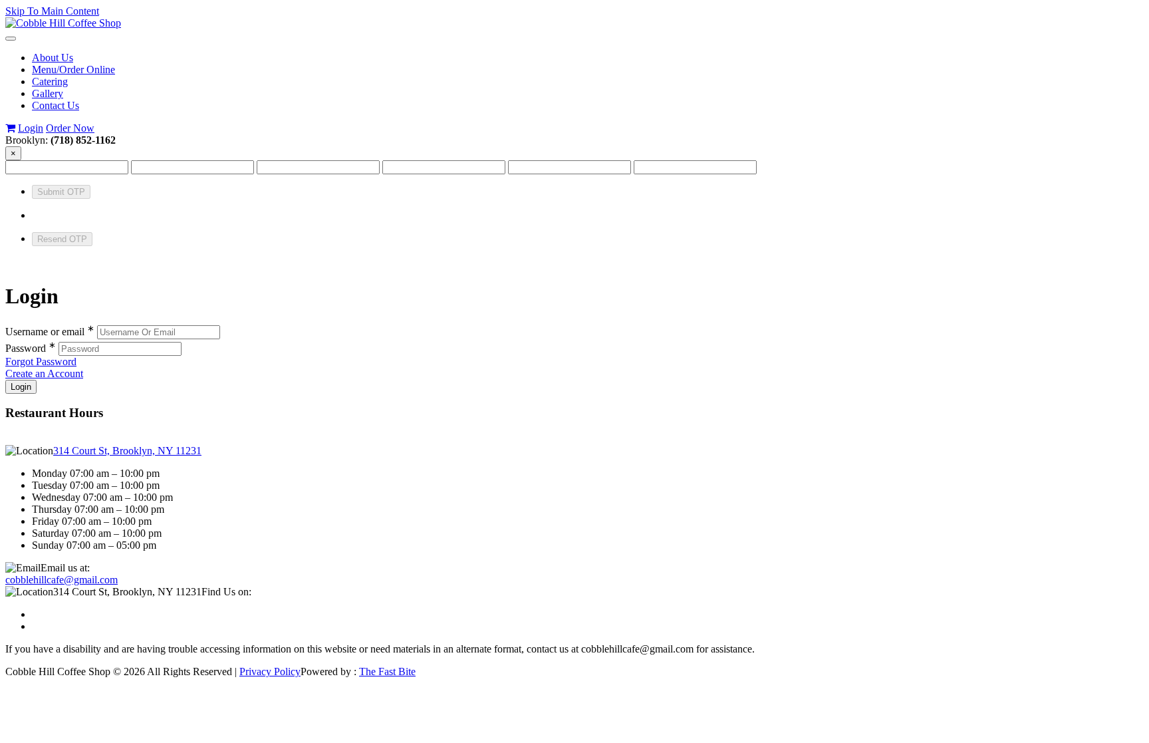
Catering (50, 81)
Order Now (70, 128)
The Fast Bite (387, 671)
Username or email (49, 331)
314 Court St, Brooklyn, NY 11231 (127, 450)
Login (30, 128)
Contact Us (55, 105)
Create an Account (44, 373)
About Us (52, 57)
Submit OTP (61, 192)
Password (30, 348)
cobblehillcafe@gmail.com (61, 579)
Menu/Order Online (73, 69)
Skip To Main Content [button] (52, 11)
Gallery (47, 93)
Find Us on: (226, 591)
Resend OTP (62, 239)
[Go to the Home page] (63, 23)
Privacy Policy (270, 671)
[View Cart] (10, 128)
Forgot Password (40, 361)
